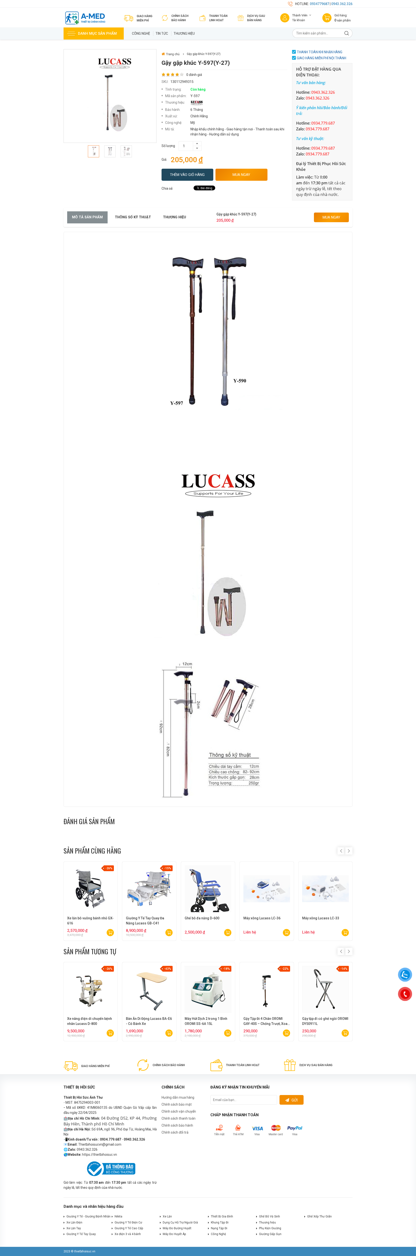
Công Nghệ (141, 33)
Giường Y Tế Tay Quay (81, 1234)
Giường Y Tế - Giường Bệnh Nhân (88, 1216)
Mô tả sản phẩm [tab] (87, 217)
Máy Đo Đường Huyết (177, 1228)
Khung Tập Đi (219, 1222)
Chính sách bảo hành (177, 1125)
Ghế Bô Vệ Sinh (269, 1216)
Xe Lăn (167, 1216)
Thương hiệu (184, 33)
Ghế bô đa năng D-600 (202, 918)
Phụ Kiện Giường (270, 1228)
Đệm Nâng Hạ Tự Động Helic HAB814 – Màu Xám (89, 1021)
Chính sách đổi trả (175, 1132)
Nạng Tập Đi (219, 1228)
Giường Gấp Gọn (270, 1234)
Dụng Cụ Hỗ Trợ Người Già (180, 1222)
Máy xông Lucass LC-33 (320, 918)
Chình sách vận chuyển (179, 1111)
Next (348, 851)
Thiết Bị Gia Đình (222, 1216)
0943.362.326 (341, 4)
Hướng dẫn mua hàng (178, 1097)
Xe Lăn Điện (74, 1222)
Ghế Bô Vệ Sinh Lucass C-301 (208, 1019)
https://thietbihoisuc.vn (99, 1154)
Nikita (118, 1216)
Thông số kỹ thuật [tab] (133, 217)
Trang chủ (173, 54)
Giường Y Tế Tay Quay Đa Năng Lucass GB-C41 (145, 920)
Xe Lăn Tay (73, 1228)
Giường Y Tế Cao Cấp (129, 1228)
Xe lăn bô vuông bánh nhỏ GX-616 (90, 920)
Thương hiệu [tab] (174, 217)
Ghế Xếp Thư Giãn (319, 1216)
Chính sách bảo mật (177, 1104)
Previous (341, 851)
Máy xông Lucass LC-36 (261, 918)
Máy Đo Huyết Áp (174, 1234)
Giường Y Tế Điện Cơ (128, 1222)
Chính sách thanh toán (178, 1118)
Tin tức (162, 33)
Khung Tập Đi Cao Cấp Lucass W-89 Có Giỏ (266, 1021)
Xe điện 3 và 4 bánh (128, 1234)
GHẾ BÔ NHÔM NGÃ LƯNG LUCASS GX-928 (322, 1021)
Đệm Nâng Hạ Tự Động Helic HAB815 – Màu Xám (148, 1021)
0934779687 (319, 4)
